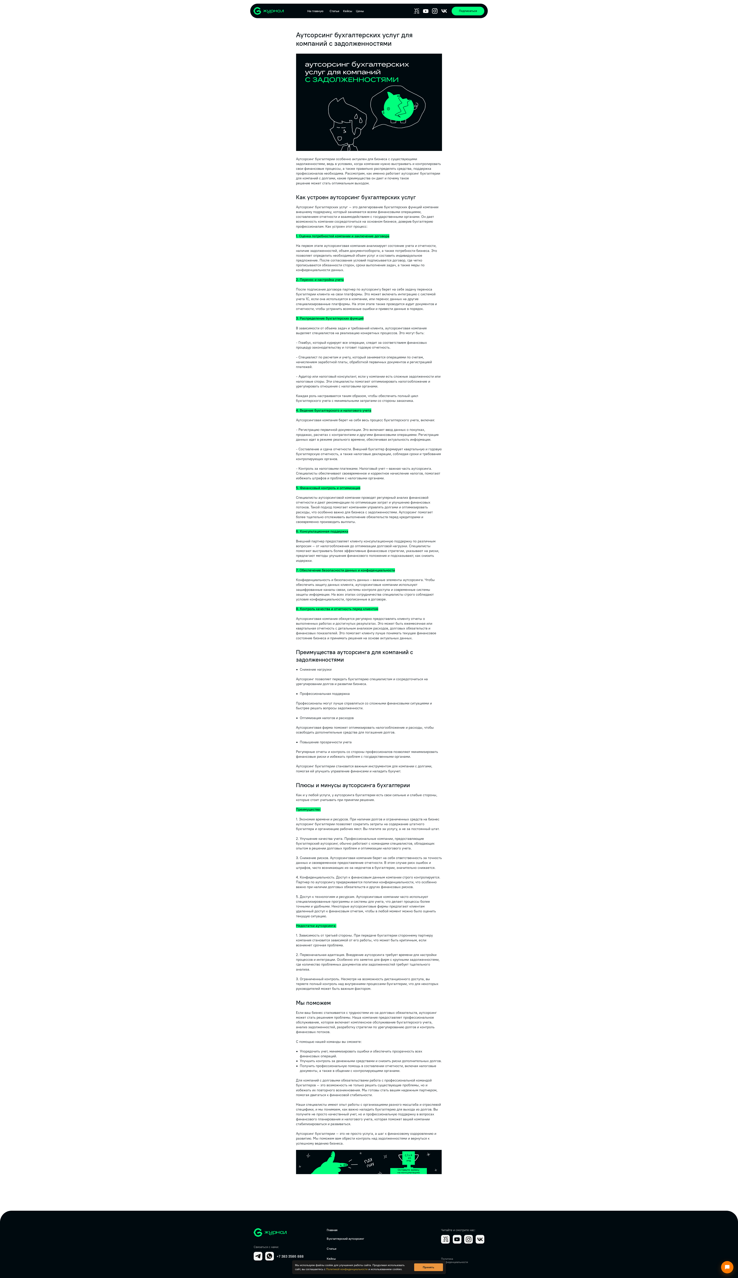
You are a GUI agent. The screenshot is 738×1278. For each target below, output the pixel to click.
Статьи (334, 11)
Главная (332, 1230)
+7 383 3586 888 (290, 1256)
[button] (468, 11)
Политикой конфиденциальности (347, 1269)
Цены (360, 11)
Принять (428, 1267)
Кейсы (347, 11)
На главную (315, 11)
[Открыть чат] (727, 1267)
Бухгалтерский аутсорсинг (345, 1239)
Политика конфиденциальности (454, 1260)
